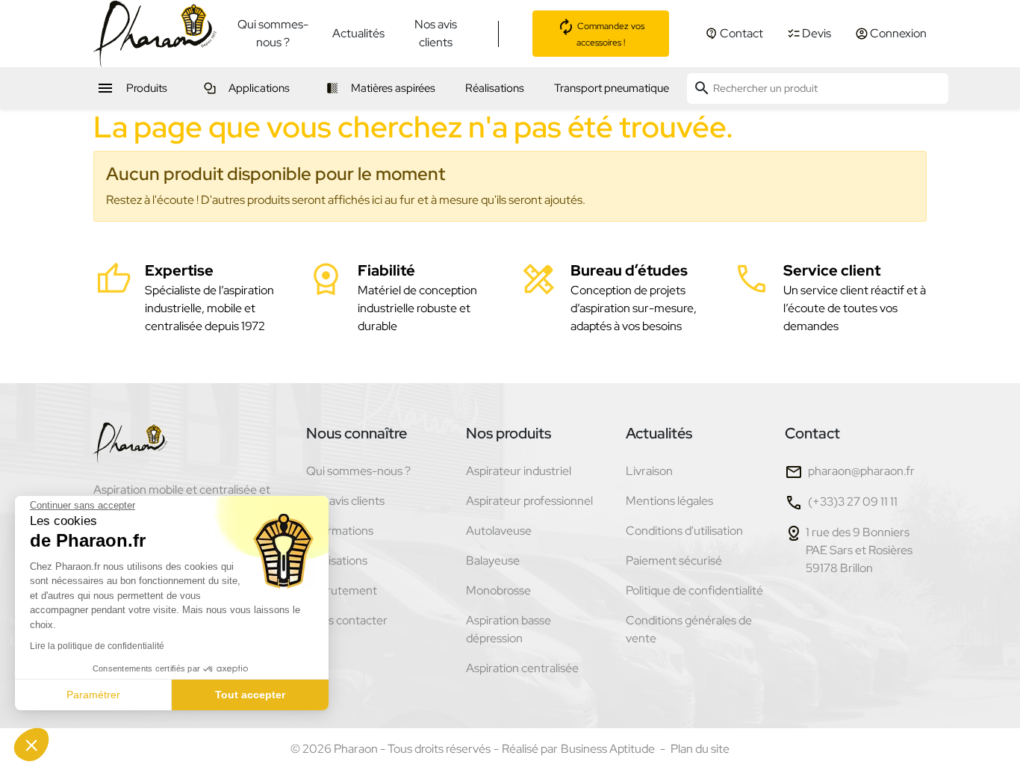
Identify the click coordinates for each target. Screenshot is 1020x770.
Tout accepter (250, 695)
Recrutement (341, 590)
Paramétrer (93, 695)
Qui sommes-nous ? (272, 33)
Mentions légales (669, 501)
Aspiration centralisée (522, 668)
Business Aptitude (608, 749)
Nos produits (508, 433)
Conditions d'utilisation (684, 530)
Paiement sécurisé (674, 560)
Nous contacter (347, 620)
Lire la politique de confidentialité (97, 646)
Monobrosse (498, 590)
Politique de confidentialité (694, 590)
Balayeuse (493, 560)
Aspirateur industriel (518, 471)
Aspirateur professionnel (529, 501)
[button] (31, 745)
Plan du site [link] (700, 749)
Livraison (649, 471)
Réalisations (336, 560)
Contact (812, 433)
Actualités (358, 33)
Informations (339, 530)
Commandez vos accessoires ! (609, 34)
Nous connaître (356, 433)
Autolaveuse (499, 530)
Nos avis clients (435, 33)
